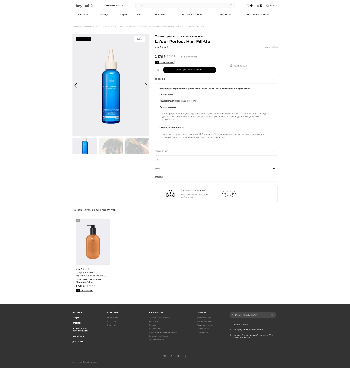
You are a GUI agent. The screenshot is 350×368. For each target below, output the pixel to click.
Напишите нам (112, 6)
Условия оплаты (204, 318)
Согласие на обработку (159, 318)
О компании (112, 318)
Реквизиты (154, 321)
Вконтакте (164, 356)
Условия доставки (204, 321)
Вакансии (78, 336)
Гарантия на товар (204, 325)
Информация (156, 312)
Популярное (202, 332)
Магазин (77, 312)
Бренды (76, 323)
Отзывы (159, 177)
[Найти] (231, 5)
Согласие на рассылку (159, 336)
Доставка (78, 341)
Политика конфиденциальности (163, 332)
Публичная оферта (157, 340)
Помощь (201, 312)
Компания (113, 312)
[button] (76, 85)
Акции (76, 318)
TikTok (185, 356)
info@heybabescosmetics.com (248, 329)
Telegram (225, 194)
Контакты (111, 325)
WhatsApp (233, 194)
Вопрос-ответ (155, 329)
